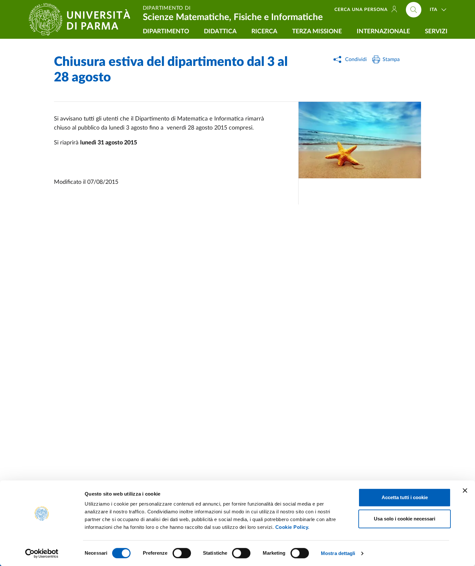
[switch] (182, 553)
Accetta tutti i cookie (405, 497)
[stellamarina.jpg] (360, 140)
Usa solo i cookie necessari (404, 518)
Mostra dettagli (338, 553)
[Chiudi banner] (465, 490)
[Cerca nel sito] (413, 9)
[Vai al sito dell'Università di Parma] (82, 19)
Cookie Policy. (292, 527)
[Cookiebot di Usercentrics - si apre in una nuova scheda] (42, 553)
